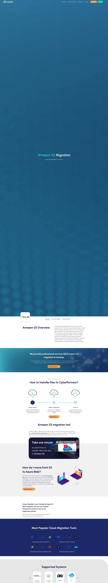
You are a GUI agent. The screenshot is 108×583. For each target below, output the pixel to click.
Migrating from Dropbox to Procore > (67, 541)
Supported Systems (53, 159)
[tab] (47, 319)
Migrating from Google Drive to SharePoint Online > (41, 551)
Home (46, 159)
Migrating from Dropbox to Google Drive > (41, 541)
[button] (30, 578)
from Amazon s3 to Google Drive (40, 433)
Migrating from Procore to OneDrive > (67, 551)
